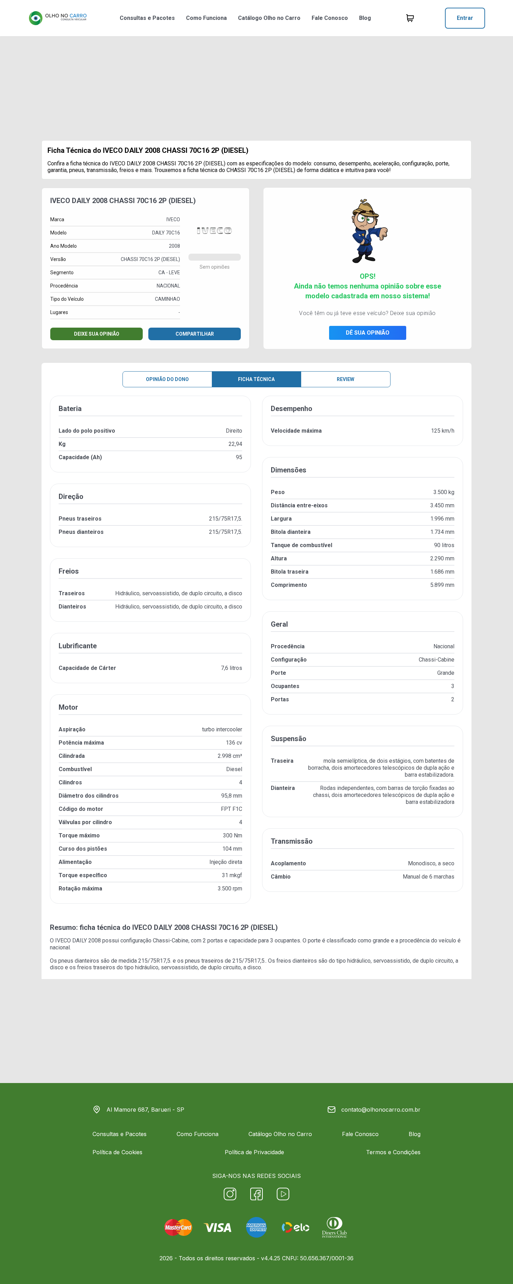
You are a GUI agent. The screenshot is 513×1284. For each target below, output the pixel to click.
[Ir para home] (57, 18)
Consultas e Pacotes (147, 18)
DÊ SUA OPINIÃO (367, 332)
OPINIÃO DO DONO (167, 379)
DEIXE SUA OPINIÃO (96, 334)
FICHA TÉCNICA (256, 379)
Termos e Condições (393, 1152)
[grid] (256, 655)
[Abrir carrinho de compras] (410, 18)
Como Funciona (206, 18)
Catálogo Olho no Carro (269, 18)
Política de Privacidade (254, 1152)
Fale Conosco (330, 18)
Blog (365, 18)
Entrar (465, 18)
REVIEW (345, 379)
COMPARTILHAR (195, 334)
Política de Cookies (117, 1152)
